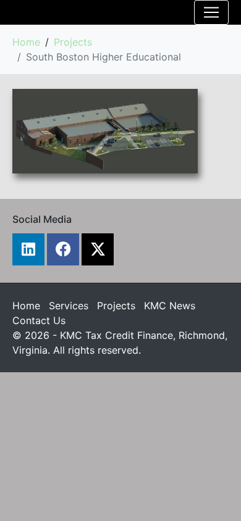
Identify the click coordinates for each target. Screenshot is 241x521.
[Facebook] (63, 249)
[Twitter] (98, 249)
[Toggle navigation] (211, 12)
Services (68, 305)
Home (26, 305)
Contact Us (39, 320)
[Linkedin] (28, 249)
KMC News (169, 305)
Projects (116, 305)
